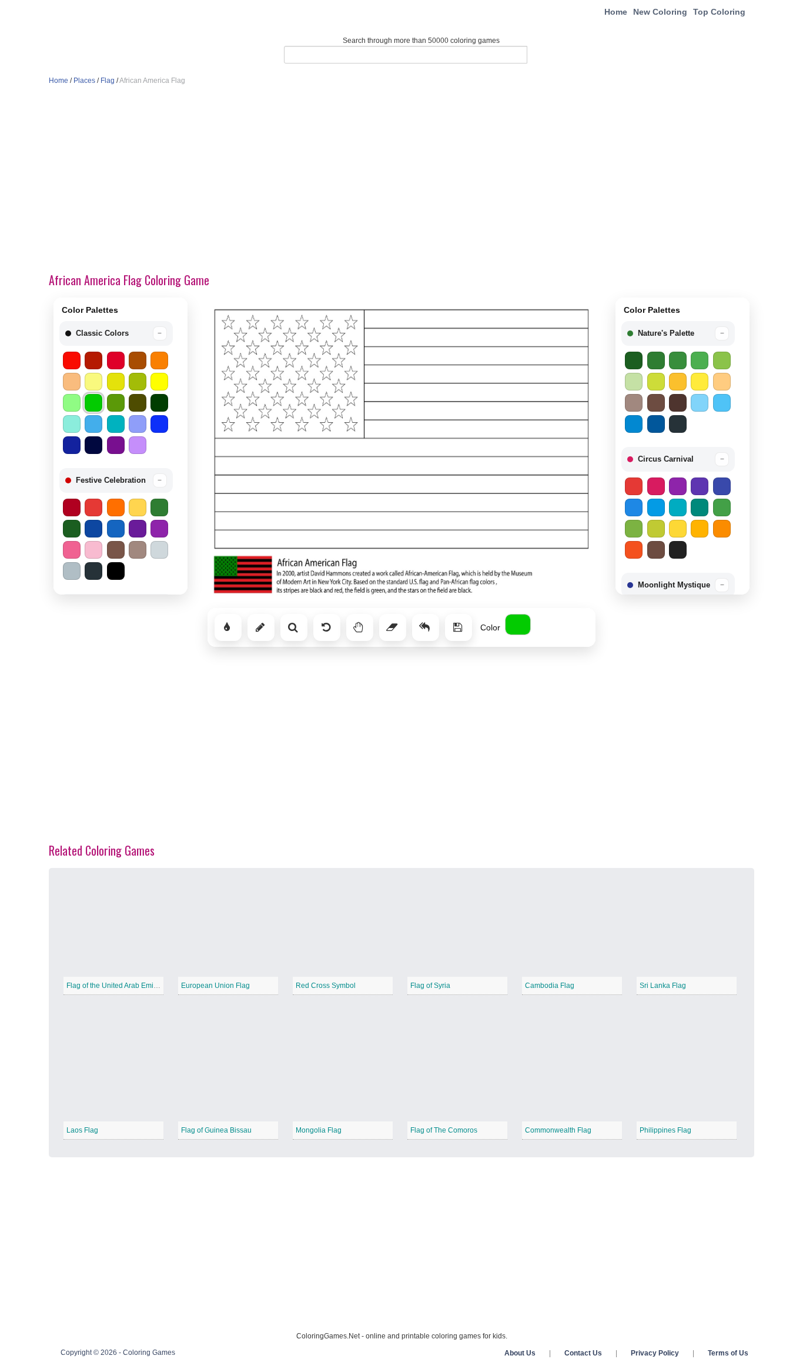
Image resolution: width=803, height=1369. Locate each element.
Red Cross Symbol (326, 985)
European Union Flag (215, 985)
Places (84, 80)
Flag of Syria (430, 985)
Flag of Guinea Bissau (216, 1130)
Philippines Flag (665, 1130)
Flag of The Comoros (443, 1130)
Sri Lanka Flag (663, 985)
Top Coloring (719, 11)
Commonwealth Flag (558, 1130)
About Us (520, 1353)
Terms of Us (728, 1353)
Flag (108, 80)
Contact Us (583, 1353)
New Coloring (660, 11)
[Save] (458, 627)
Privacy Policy (655, 1353)
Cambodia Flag (549, 985)
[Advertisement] (401, 180)
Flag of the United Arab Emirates (117, 985)
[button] (116, 333)
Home (615, 11)
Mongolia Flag (319, 1130)
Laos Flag (82, 1130)
